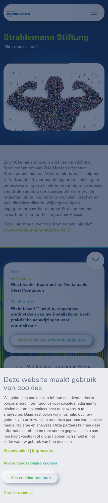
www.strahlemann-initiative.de (35, 230)
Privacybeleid (16, 450)
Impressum (42, 450)
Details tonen (16, 493)
